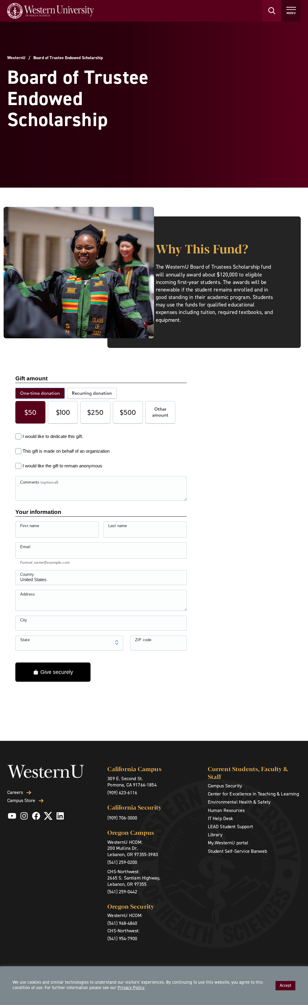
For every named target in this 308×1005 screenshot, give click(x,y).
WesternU (16, 58)
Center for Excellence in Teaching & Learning (253, 794)
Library (215, 834)
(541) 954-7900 (122, 938)
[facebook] (36, 816)
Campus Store (21, 801)
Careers (15, 792)
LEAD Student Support (230, 826)
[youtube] (12, 816)
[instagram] (24, 816)
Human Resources (226, 810)
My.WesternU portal (228, 843)
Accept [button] (285, 985)
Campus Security (225, 786)
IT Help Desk (220, 818)
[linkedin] (60, 816)
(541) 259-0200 (122, 862)
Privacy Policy (131, 988)
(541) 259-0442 (122, 892)
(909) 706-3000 (122, 818)
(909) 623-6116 (122, 792)
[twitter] (48, 816)
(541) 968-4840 (122, 923)
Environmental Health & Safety (239, 802)
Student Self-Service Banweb (237, 851)
